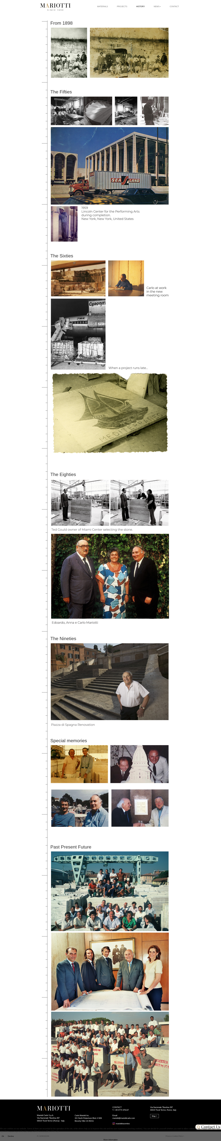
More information (110, 1140)
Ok (3, 1136)
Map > (154, 1116)
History (140, 6)
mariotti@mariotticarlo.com (123, 1118)
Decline (11, 1136)
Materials (102, 6)
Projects (122, 6)
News (156, 6)
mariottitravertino (123, 1123)
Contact (174, 6)
